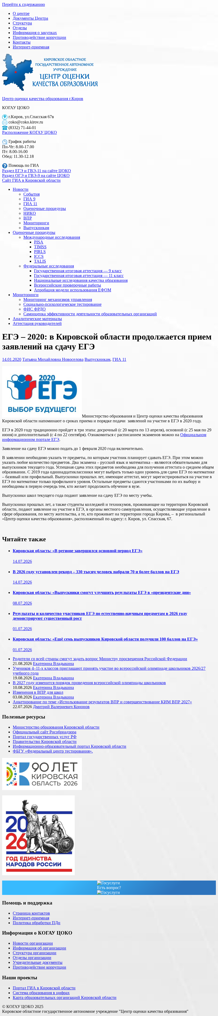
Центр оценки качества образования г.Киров (42, 98)
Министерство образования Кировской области (56, 727)
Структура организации (34, 953)
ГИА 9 (29, 199)
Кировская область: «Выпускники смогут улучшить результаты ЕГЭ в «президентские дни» (102, 592)
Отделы (20, 28)
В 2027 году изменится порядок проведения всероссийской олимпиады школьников (89, 682)
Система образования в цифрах (41, 992)
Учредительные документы (37, 962)
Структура (22, 23)
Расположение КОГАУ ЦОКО (29, 132)
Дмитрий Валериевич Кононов (61, 706)
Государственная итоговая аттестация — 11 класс (79, 275)
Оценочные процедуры (44, 208)
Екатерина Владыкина (53, 663)
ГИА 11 (30, 203)
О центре (21, 13)
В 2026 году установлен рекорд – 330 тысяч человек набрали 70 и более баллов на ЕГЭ (96, 571)
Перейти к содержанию (23, 4)
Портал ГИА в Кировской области (44, 988)
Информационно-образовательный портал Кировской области (69, 746)
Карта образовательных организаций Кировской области (64, 997)
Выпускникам (36, 227)
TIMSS (40, 247)
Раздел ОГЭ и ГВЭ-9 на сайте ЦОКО (36, 175)
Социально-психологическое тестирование (62, 304)
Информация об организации (39, 948)
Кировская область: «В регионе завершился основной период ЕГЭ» (77, 550)
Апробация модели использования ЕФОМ (72, 290)
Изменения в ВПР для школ (38, 692)
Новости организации (33, 943)
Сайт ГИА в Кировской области (31, 180)
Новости (20, 189)
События (31, 194)
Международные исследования (51, 237)
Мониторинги (36, 223)
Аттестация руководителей (37, 323)
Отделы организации (32, 957)
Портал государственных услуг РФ (45, 736)
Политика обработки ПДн (36, 922)
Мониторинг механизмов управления (57, 299)
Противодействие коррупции (39, 37)
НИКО (29, 213)
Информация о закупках (35, 32)
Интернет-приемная (31, 47)
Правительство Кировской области (45, 741)
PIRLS (40, 251)
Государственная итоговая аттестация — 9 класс (78, 271)
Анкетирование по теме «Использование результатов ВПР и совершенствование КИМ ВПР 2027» (102, 702)
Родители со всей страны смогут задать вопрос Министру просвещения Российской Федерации (100, 658)
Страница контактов (31, 913)
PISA (38, 242)
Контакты (22, 42)
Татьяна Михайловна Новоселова (52, 359)
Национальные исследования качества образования (81, 280)
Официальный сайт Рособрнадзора (44, 732)
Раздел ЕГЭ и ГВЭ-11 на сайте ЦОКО (36, 170)
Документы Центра (30, 18)
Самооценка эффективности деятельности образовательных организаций (90, 314)
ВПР (27, 218)
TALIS (40, 261)
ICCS (39, 256)
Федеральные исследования (48, 266)
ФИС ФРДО (34, 309)
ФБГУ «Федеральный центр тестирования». (53, 751)
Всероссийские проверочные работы (67, 285)
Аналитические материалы (37, 318)
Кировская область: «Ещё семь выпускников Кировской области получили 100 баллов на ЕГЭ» (105, 639)
